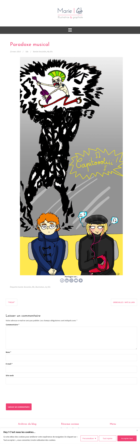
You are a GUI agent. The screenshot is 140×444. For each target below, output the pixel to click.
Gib (27, 51)
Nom (8, 352)
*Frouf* (11, 302)
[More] (81, 280)
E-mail (9, 364)
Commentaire (12, 324)
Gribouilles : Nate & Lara (124, 302)
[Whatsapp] (71, 280)
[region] (70, 436)
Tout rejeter (108, 438)
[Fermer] (137, 430)
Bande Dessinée (39, 51)
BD (33, 287)
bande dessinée (24, 287)
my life (47, 287)
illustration (39, 287)
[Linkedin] (67, 280)
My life (50, 51)
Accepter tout (127, 438)
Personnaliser (88, 438)
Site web (10, 375)
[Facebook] (62, 280)
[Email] (76, 280)
